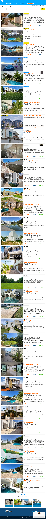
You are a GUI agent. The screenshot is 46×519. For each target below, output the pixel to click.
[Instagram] (37, 511)
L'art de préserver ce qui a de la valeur (30, 29)
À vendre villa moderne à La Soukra (30, 349)
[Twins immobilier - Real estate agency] (39, 500)
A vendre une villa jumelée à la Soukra (30, 378)
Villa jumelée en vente (27, 320)
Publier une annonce (30, 3)
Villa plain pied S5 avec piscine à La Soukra (31, 466)
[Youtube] (36, 511)
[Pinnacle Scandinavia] (30, 500)
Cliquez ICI (31, 517)
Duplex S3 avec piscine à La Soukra (29, 451)
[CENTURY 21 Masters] (11, 500)
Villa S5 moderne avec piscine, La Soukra (30, 233)
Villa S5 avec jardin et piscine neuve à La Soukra (32, 480)
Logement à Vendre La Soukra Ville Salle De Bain (35, 5)
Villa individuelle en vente (28, 335)
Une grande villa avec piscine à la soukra (30, 306)
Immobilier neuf (15, 3)
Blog (18, 3)
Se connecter (24, 3)
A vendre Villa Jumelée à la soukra (29, 15)
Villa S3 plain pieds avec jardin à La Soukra (31, 189)
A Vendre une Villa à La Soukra (29, 73)
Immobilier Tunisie (4, 5)
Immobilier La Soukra (9, 5)
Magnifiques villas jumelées (28, 422)
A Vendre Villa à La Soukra (28, 131)
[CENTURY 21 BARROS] (21, 500)
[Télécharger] (8, 510)
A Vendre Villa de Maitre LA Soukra (29, 44)
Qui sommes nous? (25, 510)
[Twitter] (34, 511)
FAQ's (23, 512)
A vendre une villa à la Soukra (29, 218)
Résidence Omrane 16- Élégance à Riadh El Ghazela (32, 115)
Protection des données (26, 514)
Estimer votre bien (9, 3)
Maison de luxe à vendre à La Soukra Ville (31, 291)
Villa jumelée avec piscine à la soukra (30, 175)
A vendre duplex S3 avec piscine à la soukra (31, 160)
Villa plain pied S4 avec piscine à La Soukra (31, 393)
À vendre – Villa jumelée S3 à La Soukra (30, 262)
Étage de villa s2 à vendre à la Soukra (30, 58)
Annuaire (15, 512)
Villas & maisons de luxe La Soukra (17, 5)
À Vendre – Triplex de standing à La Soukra (31, 364)
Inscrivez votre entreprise (17, 511)
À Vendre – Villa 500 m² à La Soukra (29, 146)
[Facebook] (32, 511)
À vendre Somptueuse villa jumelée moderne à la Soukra (33, 102)
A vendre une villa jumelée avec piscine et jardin (32, 204)
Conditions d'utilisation (26, 513)
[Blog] (35, 511)
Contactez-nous (25, 511)
